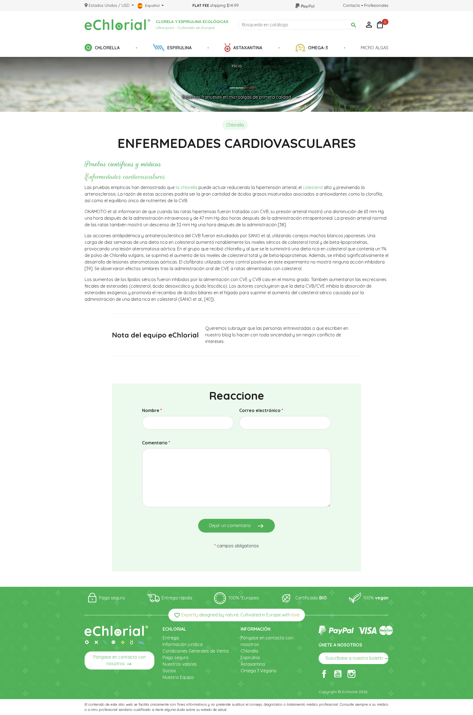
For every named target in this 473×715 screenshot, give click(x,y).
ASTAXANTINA (247, 47)
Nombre (152, 410)
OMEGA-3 (318, 47)
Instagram (351, 673)
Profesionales (376, 5)
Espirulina (250, 657)
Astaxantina (253, 664)
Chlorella (249, 651)
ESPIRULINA (179, 47)
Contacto (351, 5)
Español (152, 5)
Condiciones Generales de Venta (196, 651)
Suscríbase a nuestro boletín (356, 658)
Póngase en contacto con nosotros (119, 660)
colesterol (313, 187)
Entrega (171, 637)
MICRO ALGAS (374, 47)
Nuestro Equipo (178, 677)
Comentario (156, 442)
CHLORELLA (107, 47)
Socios (169, 670)
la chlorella (186, 187)
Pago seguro (176, 657)
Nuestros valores (180, 664)
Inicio (237, 65)
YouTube (337, 673)
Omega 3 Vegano (258, 670)
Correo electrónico (261, 410)
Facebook (324, 673)
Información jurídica (183, 644)
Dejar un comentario (236, 526)
